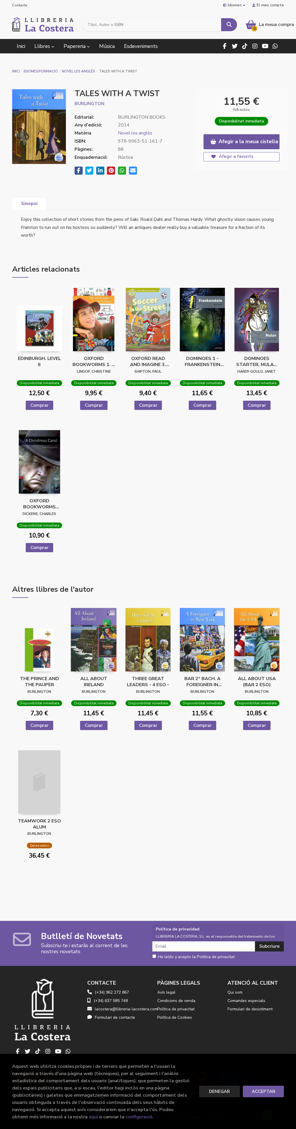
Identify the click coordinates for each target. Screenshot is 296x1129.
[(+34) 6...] (275, 46)
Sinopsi (29, 203)
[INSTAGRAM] (255, 46)
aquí (93, 1116)
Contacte (19, 5)
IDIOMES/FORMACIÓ (41, 71)
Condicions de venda (176, 1000)
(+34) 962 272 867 (112, 992)
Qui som (235, 992)
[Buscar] (229, 24)
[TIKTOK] (244, 46)
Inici (16, 71)
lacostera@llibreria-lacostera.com (126, 1009)
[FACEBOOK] (224, 46)
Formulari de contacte (115, 1017)
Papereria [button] (75, 46)
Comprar (39, 405)
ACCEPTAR (263, 1091)
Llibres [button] (42, 46)
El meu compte (270, 5)
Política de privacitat (176, 1009)
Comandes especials (246, 1000)
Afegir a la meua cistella (248, 141)
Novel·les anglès (78, 71)
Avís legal (166, 992)
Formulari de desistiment (250, 1009)
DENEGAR (219, 1091)
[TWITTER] (234, 46)
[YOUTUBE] (265, 46)
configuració (138, 1116)
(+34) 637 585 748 (111, 1000)
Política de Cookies (174, 1017)
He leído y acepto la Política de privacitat (196, 957)
